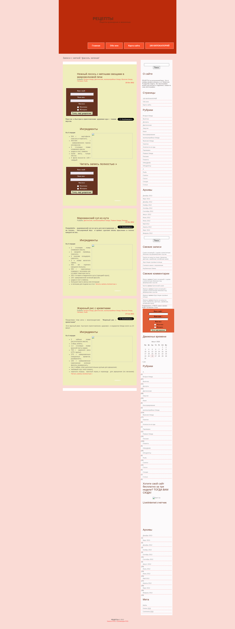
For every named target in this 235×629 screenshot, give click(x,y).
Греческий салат (158, 286)
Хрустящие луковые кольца (152, 262)
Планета (146, 159)
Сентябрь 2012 (148, 211)
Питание (80, 81)
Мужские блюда (126, 79)
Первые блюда (116, 220)
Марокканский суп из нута (93, 218)
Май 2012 (146, 224)
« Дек (144, 362)
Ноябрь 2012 (147, 205)
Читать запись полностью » (98, 163)
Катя (144, 286)
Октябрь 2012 (147, 208)
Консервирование (149, 134)
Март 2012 (146, 230)
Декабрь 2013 (147, 195)
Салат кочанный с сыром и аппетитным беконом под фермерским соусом (156, 253)
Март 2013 (146, 199)
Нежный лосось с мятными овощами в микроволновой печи (100, 75)
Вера (144, 279)
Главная (96, 45)
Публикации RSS (122, 621)
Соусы (145, 178)
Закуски (145, 128)
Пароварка (146, 150)
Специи (145, 181)
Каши (144, 131)
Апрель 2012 (147, 227)
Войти (145, 605)
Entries (147, 608)
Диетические (98, 79)
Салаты (145, 175)
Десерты (146, 122)
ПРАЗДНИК (147, 163)
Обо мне (114, 45)
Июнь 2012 (146, 221)
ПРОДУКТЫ (147, 166)
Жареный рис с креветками (94, 308)
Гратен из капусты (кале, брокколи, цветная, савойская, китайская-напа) (155, 258)
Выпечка (146, 119)
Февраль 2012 (147, 233)
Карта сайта (134, 45)
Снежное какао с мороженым (153, 265)
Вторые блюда (89, 79)
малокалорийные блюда (112, 79)
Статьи (145, 185)
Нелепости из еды (149, 147)
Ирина (145, 289)
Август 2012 (147, 214)
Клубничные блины (149, 268)
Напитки (146, 144)
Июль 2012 (146, 217)
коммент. (118, 200)
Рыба (85, 81)
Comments (148, 611)
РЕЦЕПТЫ (103, 18)
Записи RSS (111, 621)
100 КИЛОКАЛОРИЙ (159, 45)
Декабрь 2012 (147, 202)
